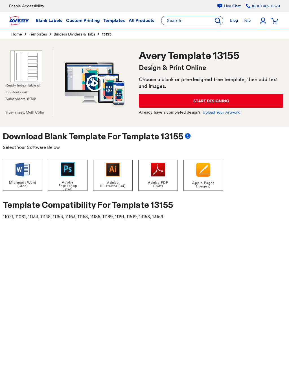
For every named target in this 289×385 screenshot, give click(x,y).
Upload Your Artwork (221, 112)
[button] (95, 83)
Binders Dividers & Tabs (74, 34)
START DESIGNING (211, 101)
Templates (38, 34)
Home (16, 34)
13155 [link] (106, 34)
